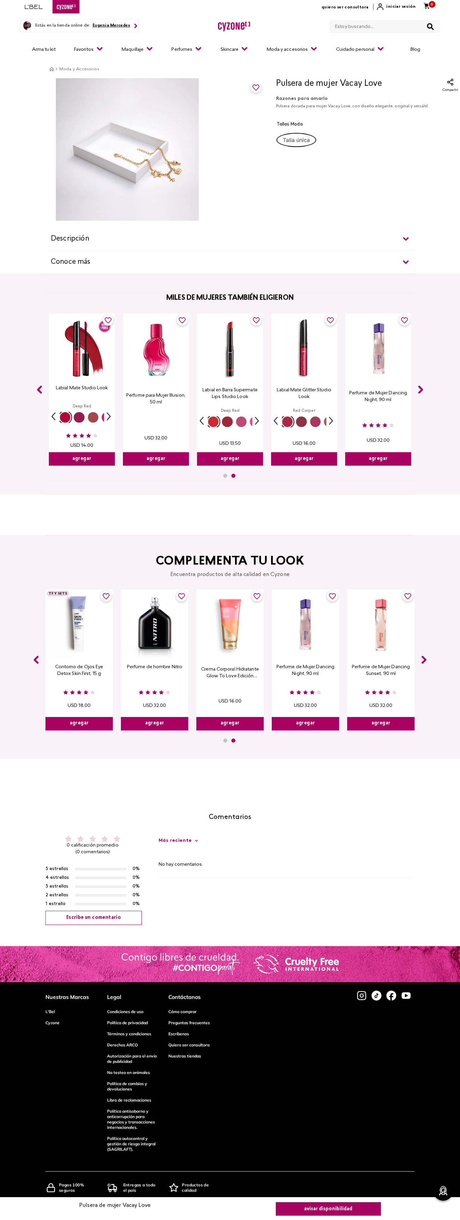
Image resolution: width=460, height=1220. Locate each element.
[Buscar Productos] (430, 27)
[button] (296, 140)
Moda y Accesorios (79, 69)
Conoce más (71, 262)
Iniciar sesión (401, 7)
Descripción (70, 239)
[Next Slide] (420, 389)
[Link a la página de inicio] (51, 69)
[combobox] (384, 25)
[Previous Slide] (39, 389)
